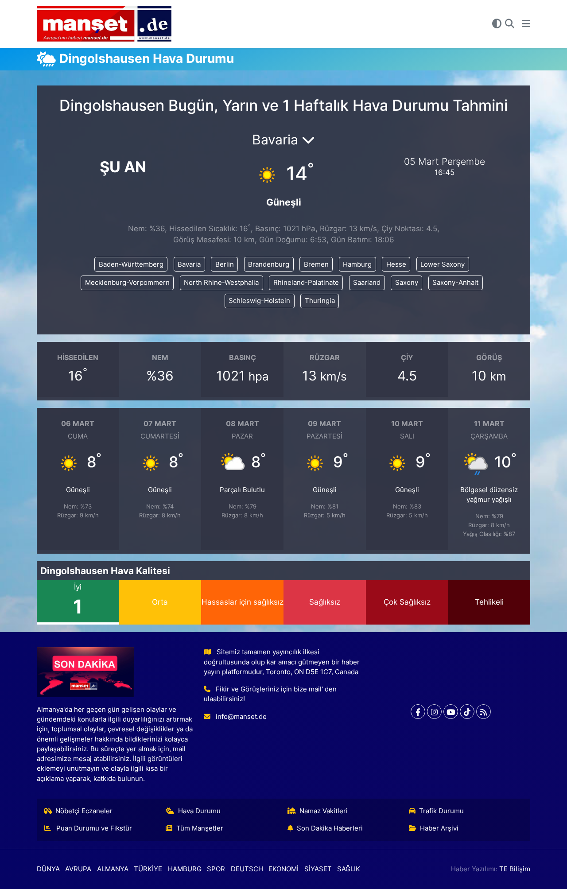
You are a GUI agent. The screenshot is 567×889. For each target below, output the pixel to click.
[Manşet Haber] (104, 24)
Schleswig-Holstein (259, 301)
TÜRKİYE (148, 869)
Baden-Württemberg (131, 264)
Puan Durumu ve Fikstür (93, 828)
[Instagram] (434, 711)
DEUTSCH (247, 869)
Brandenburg (268, 264)
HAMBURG (185, 869)
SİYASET (318, 869)
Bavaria (189, 264)
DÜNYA (48, 869)
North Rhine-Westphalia (221, 283)
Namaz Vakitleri (323, 811)
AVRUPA (78, 869)
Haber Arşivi (439, 828)
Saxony (406, 283)
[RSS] (483, 711)
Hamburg (357, 264)
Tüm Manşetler (199, 828)
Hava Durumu (199, 811)
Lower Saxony (442, 264)
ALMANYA (112, 869)
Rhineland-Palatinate (306, 283)
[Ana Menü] (526, 24)
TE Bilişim (514, 869)
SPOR (216, 869)
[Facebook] (418, 711)
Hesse (396, 264)
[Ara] (509, 24)
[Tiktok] (467, 711)
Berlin (224, 264)
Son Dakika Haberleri (330, 828)
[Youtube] (450, 711)
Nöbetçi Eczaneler (84, 811)
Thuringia (320, 301)
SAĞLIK (348, 869)
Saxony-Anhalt (455, 283)
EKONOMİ (283, 869)
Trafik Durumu (441, 811)
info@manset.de (241, 717)
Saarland (367, 283)
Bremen (316, 264)
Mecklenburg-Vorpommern (127, 283)
